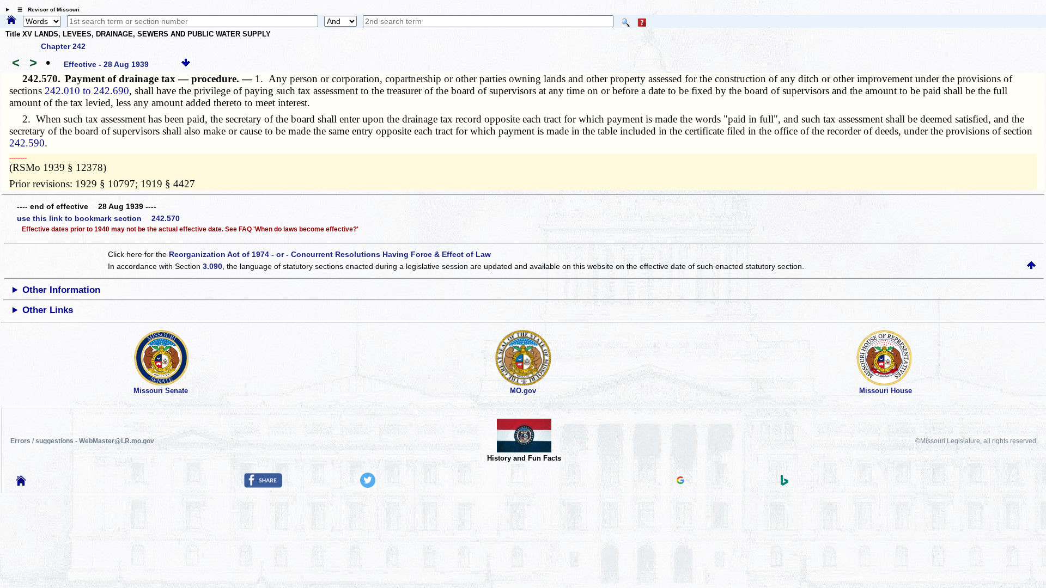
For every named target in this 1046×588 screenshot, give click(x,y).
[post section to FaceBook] (263, 485)
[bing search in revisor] (784, 483)
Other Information (61, 290)
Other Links (47, 310)
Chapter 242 (63, 46)
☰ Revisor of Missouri (46, 10)
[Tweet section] (367, 485)
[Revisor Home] (21, 483)
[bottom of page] (185, 64)
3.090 (212, 266)
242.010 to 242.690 (87, 90)
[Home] (11, 20)
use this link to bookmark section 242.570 (98, 218)
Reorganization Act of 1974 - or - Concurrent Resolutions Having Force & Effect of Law (330, 254)
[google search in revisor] (680, 481)
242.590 (27, 143)
